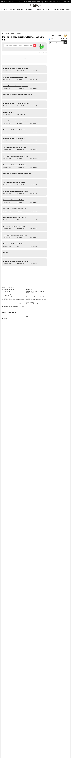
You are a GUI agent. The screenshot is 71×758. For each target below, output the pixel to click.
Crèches (5, 318)
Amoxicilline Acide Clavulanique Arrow (15, 86)
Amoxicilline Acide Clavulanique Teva (15, 235)
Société (46, 1)
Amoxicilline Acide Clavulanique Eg (14, 138)
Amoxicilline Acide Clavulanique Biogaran (16, 103)
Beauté (9, 1)
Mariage (34, 1)
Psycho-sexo (46, 9)
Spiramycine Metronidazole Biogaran (14, 147)
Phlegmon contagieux (9, 303)
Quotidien (12, 9)
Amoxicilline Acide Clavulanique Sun (14, 209)
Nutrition (20, 9)
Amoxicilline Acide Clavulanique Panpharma (17, 173)
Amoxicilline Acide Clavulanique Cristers (16, 121)
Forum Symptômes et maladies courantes (14, 300)
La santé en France (58, 9)
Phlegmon (18, 33)
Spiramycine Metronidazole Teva (13, 200)
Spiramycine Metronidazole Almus (14, 130)
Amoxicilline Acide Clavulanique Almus (15, 68)
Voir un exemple (64, 38)
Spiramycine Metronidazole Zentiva (14, 217)
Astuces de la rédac (54, 40)
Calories (28, 316)
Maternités (28, 315)
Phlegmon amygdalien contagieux (11, 306)
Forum (68, 1)
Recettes (18, 1)
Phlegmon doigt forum (9, 299)
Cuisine (13, 1)
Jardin (25, 1)
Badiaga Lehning (8, 112)
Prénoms (6, 315)
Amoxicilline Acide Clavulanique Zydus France (17, 94)
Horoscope (59, 1)
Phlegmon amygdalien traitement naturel (35, 299)
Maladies (4, 9)
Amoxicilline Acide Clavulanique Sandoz (15, 191)
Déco (22, 1)
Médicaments (29, 9)
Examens (38, 9)
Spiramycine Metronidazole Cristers (14, 165)
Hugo (64, 1)
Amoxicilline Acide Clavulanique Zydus (15, 77)
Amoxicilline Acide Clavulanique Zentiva (15, 261)
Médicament (12, 33)
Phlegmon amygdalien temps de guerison (13, 297)
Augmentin (6, 226)
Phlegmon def (29, 291)
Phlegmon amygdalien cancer (10, 294)
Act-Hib (5, 252)
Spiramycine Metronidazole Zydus (13, 244)
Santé (42, 1)
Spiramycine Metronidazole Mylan (14, 182)
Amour (29, 1)
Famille (38, 1)
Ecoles (5, 316)
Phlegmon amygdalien (31, 297)
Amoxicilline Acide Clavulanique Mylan (15, 156)
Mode (5, 1)
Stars (50, 1)
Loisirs (54, 1)
